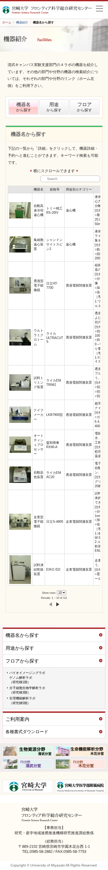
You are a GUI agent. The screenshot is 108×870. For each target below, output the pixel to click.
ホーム (6, 22)
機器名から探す (22, 635)
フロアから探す (22, 661)
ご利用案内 (17, 719)
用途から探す (20, 648)
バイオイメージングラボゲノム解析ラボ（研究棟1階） (27, 677)
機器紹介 (22, 22)
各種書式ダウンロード (27, 731)
